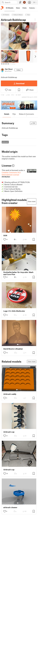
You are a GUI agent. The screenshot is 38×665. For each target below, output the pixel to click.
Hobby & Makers (18, 14)
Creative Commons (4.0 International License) (11, 174)
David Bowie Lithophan (13, 349)
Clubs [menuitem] (24, 8)
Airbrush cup (8, 432)
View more (31, 201)
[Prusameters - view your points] (24, 2)
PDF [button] (33, 123)
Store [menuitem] (18, 8)
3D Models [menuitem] (9, 8)
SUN (5, 235)
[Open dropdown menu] (35, 19)
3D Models (6, 14)
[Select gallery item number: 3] (20, 389)
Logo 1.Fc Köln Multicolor (14, 311)
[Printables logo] (2, 8)
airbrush (5, 142)
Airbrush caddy (9, 394)
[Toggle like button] (4, 239)
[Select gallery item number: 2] (19, 344)
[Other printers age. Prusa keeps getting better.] (19, 105)
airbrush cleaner (10, 507)
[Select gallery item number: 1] (18, 344)
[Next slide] (35, 56)
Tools (28, 14)
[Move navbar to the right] (36, 8)
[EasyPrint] (20, 2)
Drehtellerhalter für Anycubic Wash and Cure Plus (18, 273)
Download (20, 83)
